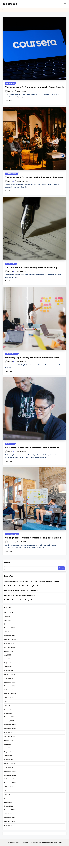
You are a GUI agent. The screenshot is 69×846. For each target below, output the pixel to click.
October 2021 (9, 825)
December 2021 (9, 818)
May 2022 (7, 798)
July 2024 (7, 701)
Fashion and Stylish (12, 534)
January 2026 (9, 632)
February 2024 (9, 717)
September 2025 (10, 647)
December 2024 (10, 682)
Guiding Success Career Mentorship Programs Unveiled (33, 537)
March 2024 (8, 713)
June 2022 (8, 794)
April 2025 (8, 667)
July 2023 (7, 744)
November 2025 (10, 639)
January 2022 (9, 814)
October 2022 (9, 779)
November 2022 (10, 775)
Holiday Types (10, 83)
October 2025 (9, 643)
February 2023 (9, 763)
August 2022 (8, 787)
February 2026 (9, 628)
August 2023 (8, 740)
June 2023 (8, 748)
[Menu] (65, 3)
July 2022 (7, 790)
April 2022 (8, 802)
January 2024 (9, 721)
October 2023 (9, 732)
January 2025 (9, 678)
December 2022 (10, 771)
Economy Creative (11, 173)
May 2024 (7, 709)
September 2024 (10, 694)
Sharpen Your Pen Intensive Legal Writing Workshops (32, 267)
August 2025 (8, 651)
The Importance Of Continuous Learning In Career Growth (34, 87)
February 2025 (9, 674)
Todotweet (10, 3)
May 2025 (7, 663)
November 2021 (9, 821)
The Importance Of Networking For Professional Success (34, 177)
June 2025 (8, 659)
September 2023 (10, 736)
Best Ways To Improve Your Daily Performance (21, 590)
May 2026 (7, 624)
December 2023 (10, 725)
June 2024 (8, 705)
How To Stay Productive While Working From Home (22, 586)
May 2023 (7, 752)
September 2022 (10, 783)
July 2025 (7, 655)
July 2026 (7, 616)
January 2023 (9, 767)
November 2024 (10, 686)
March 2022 (8, 806)
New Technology (11, 263)
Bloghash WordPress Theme (52, 843)
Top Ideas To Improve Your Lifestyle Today (19, 600)
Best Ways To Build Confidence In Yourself (19, 595)
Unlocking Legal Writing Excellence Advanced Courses (33, 357)
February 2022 (9, 810)
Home (4, 10)
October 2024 (9, 690)
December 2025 (10, 636)
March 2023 (8, 759)
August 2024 (8, 698)
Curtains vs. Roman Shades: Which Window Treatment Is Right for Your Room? (32, 581)
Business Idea (10, 444)
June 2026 (8, 620)
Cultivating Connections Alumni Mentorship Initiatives (32, 447)
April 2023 (8, 756)
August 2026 (8, 612)
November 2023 (10, 729)
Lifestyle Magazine (12, 353)
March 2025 (8, 670)
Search (7, 562)
